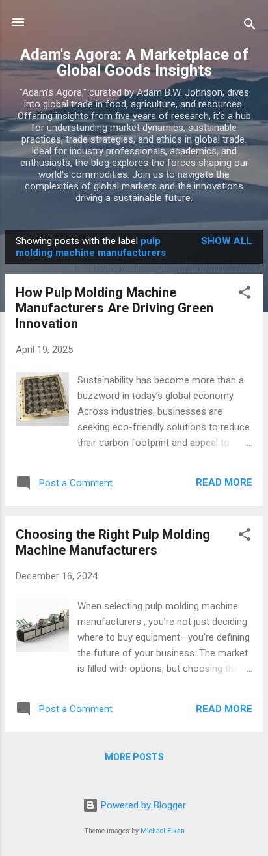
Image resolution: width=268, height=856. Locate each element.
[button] (244, 294)
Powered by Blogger (142, 805)
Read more (224, 482)
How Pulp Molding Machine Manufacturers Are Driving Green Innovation (114, 307)
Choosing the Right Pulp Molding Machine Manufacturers (113, 542)
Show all (226, 241)
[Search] (250, 26)
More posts (134, 757)
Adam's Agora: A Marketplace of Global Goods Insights (134, 62)
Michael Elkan (163, 831)
